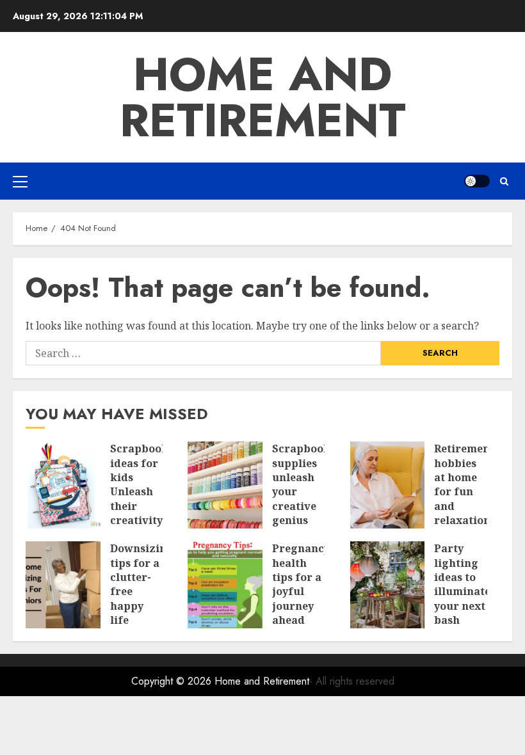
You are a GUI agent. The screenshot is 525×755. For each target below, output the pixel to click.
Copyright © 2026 (172, 681)
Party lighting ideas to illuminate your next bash (462, 584)
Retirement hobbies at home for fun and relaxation (464, 484)
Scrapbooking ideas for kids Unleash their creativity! (148, 484)
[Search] (504, 181)
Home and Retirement (263, 97)
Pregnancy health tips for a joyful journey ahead (301, 584)
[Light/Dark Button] (477, 181)
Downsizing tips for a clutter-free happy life (142, 584)
